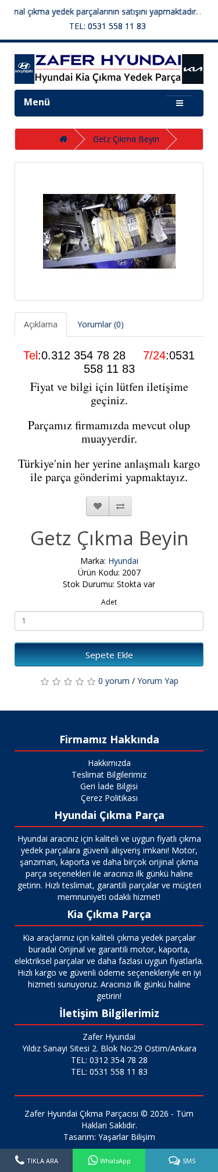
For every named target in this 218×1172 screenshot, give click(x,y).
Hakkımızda (109, 762)
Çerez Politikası (109, 797)
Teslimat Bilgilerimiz (109, 774)
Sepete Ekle (109, 655)
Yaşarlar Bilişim (126, 1136)
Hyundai (123, 560)
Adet (109, 602)
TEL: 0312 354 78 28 (109, 1059)
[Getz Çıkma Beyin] (109, 231)
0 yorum (114, 680)
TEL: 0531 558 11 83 (107, 25)
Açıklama (41, 324)
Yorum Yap (157, 680)
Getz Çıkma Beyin (126, 138)
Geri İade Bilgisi (109, 786)
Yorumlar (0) (100, 324)
